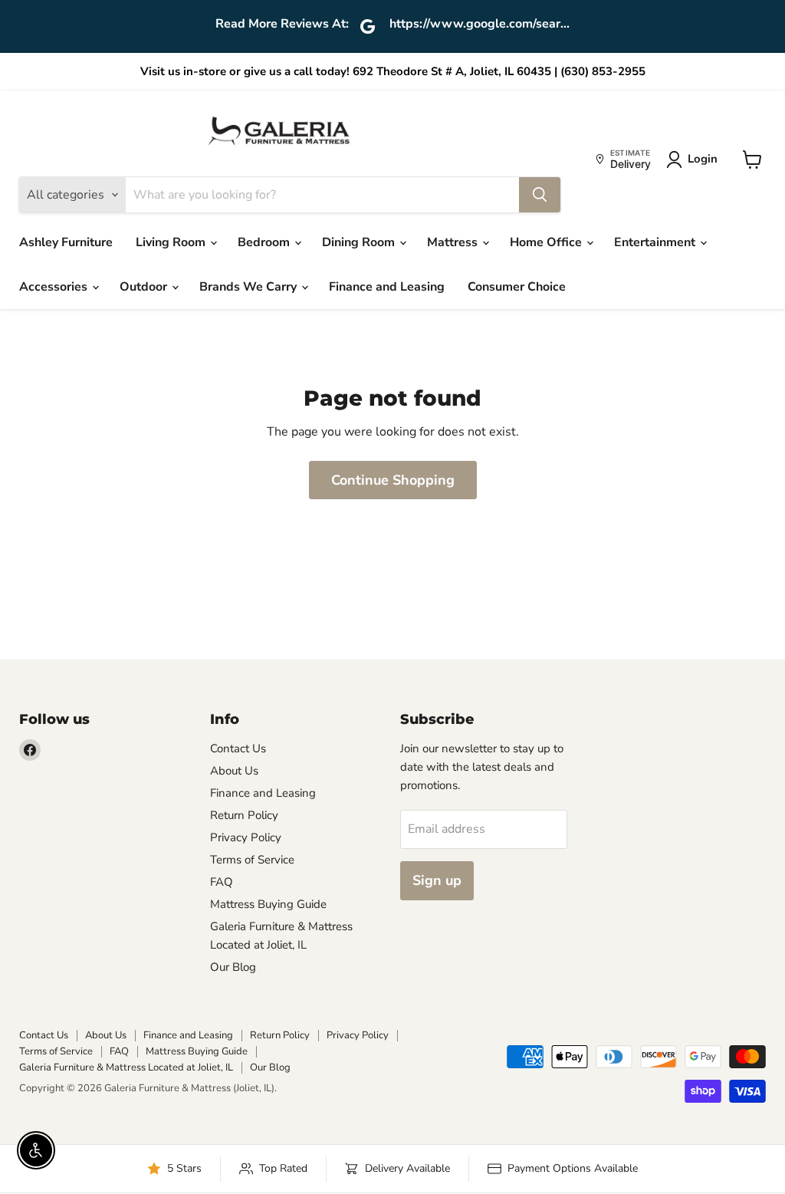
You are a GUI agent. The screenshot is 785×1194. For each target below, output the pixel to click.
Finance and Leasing (387, 286)
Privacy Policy (245, 837)
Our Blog (233, 967)
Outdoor (145, 286)
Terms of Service (252, 859)
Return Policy (244, 815)
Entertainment (656, 242)
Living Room (172, 242)
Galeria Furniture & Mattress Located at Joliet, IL (126, 1067)
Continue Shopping (393, 480)
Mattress (454, 242)
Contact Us (238, 748)
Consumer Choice (517, 286)
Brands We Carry (249, 286)
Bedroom (265, 242)
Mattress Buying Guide (268, 904)
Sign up (436, 880)
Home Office (547, 242)
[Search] (539, 194)
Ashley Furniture (66, 242)
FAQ (221, 882)
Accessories (54, 286)
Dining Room (360, 242)
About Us (234, 770)
